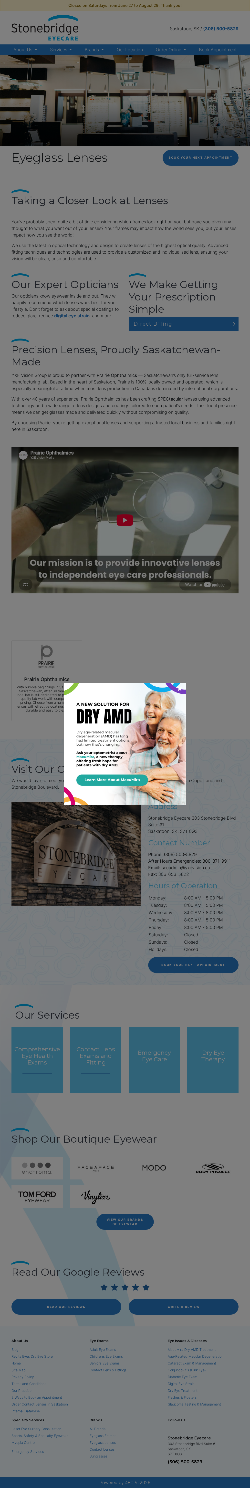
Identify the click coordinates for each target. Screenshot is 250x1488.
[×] (125, 743)
